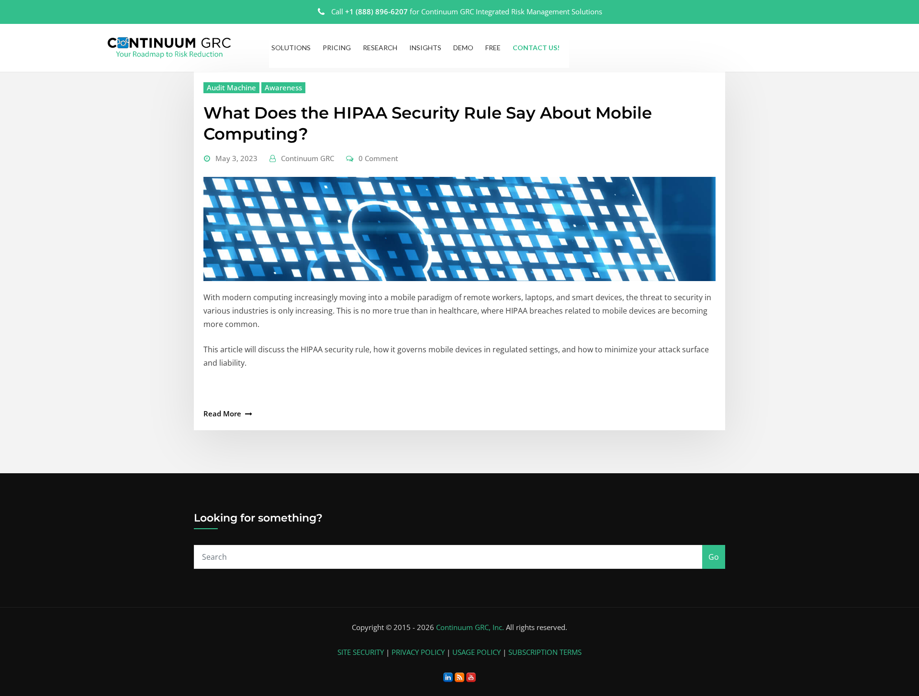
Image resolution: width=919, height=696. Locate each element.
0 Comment (378, 158)
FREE (493, 48)
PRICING (337, 48)
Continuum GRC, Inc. (470, 627)
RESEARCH (380, 48)
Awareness (283, 87)
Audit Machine (231, 87)
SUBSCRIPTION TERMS (545, 652)
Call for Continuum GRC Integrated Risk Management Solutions (466, 11)
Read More (222, 413)
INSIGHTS (425, 48)
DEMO (463, 48)
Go (713, 557)
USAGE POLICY (476, 652)
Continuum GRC (307, 158)
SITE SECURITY (360, 652)
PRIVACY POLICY (418, 652)
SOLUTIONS (291, 48)
